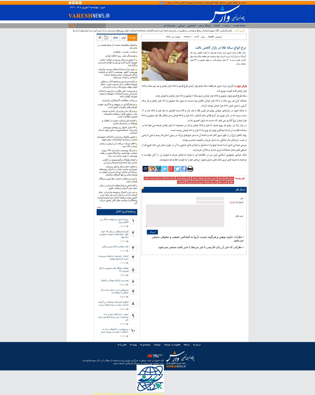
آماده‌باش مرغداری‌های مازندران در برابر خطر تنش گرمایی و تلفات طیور (118, 186)
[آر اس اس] (100, 38)
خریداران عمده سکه (154, 178)
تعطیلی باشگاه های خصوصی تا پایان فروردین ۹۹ (114, 269)
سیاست (226, 26)
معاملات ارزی (204, 182)
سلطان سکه (198, 178)
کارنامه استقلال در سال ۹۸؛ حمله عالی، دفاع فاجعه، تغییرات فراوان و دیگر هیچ (114, 234)
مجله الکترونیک (212, 3)
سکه (220, 178)
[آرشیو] (106, 38)
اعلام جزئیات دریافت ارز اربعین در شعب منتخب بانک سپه (118, 145)
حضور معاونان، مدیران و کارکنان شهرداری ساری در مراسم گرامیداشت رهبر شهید (117, 138)
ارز (214, 182)
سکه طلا (229, 178)
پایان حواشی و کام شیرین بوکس (115, 246)
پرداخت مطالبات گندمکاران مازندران (118, 100)
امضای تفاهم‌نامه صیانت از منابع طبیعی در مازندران (117, 46)
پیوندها (189, 3)
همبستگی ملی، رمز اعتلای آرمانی (120, 55)
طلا (231, 182)
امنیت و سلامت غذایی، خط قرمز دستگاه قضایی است (118, 180)
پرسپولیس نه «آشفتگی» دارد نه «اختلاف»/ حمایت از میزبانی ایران (115, 330)
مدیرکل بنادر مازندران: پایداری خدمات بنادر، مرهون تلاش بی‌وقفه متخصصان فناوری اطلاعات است (119, 114)
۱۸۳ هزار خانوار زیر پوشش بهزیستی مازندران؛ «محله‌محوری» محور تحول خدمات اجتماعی (117, 130)
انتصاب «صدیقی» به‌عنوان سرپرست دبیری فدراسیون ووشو (113, 257)
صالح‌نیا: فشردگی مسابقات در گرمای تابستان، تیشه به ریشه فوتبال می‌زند (113, 303)
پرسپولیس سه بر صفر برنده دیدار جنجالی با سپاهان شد (115, 291)
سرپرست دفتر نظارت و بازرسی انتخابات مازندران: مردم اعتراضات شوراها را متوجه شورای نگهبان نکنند (117, 94)
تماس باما (180, 3)
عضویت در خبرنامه (172, 345)
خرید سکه (211, 178)
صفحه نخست (239, 26)
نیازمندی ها (198, 3)
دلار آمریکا (191, 182)
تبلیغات (157, 345)
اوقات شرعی (232, 3)
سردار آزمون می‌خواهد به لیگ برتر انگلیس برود (114, 220)
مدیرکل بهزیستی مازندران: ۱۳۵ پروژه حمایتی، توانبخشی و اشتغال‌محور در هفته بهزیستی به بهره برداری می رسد (118, 153)
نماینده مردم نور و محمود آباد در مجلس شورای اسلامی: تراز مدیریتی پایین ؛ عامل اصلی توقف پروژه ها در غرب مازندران (118, 84)
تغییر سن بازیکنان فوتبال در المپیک (115, 280)
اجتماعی (192, 26)
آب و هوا (171, 3)
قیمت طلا (222, 182)
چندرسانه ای (169, 26)
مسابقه (223, 3)
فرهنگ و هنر (205, 26)
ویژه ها (132, 38)
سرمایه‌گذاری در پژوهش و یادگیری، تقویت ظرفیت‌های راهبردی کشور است (117, 105)
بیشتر (99, 207)
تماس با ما (122, 345)
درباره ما (242, 3)
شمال (115, 38)
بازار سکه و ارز (183, 178)
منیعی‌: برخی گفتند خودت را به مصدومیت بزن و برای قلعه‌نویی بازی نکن (113, 317)
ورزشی (181, 26)
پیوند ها (133, 345)
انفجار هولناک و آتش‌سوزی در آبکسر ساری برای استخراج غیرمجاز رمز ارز (120, 161)
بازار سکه (169, 178)
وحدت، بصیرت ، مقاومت (124, 51)
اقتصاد (217, 26)
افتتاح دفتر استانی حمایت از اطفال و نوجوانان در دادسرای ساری (119, 122)
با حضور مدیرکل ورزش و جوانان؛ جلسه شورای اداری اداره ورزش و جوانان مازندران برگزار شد (117, 62)
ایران (123, 38)
